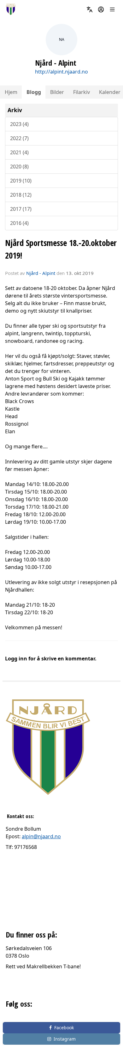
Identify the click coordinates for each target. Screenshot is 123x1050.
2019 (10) (21, 180)
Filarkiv (81, 92)
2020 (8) (19, 166)
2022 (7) (19, 138)
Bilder (57, 92)
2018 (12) (21, 194)
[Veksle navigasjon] (112, 9)
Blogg (33, 92)
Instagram (65, 1039)
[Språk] (89, 9)
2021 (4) (19, 152)
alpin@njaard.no (41, 836)
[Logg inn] (101, 9)
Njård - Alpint (40, 273)
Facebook (64, 1028)
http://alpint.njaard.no (61, 71)
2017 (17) (21, 208)
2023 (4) (19, 124)
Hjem (11, 92)
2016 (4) (19, 223)
